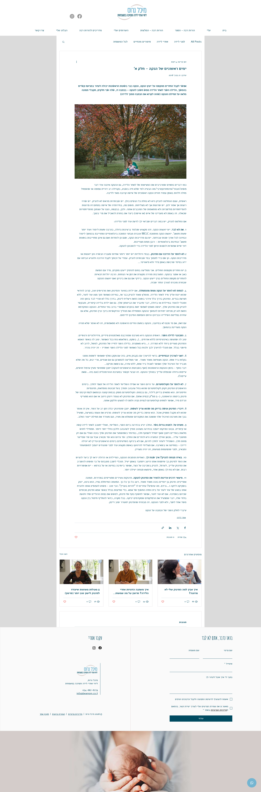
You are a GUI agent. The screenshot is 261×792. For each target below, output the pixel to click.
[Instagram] (72, 16)
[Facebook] (79, 16)
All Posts (196, 41)
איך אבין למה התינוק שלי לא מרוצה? (181, 591)
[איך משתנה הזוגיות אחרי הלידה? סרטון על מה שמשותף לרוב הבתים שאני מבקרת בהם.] (130, 572)
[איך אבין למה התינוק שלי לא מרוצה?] (179, 572)
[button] (90, 29)
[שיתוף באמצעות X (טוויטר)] (177, 527)
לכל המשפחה (120, 41)
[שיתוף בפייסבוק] (185, 527)
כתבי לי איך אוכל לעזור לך (219, 677)
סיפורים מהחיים (142, 41)
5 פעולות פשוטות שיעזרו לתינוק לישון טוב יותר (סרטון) (82, 591)
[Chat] (251, 782)
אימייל (228, 663)
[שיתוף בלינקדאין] (170, 527)
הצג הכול (63, 554)
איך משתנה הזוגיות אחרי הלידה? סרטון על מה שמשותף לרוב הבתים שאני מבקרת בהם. (131, 591)
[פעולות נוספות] (76, 62)
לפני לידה (179, 41)
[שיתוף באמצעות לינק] (162, 527)
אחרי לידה (162, 41)
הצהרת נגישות (58, 714)
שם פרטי (228, 650)
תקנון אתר (44, 714)
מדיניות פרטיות (75, 714)
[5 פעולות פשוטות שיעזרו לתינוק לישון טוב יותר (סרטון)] (81, 572)
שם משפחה (193, 650)
